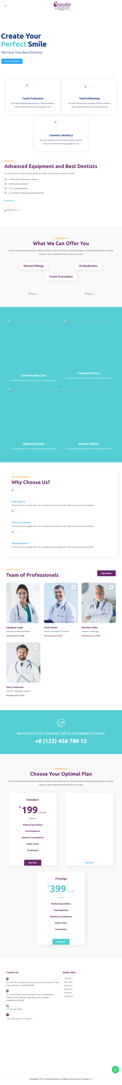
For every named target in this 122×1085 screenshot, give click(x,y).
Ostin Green (50, 627)
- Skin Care (67, 982)
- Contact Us (68, 996)
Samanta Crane (14, 627)
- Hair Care (67, 985)
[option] (29, 294)
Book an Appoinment (12, 61)
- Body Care (68, 989)
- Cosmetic (67, 992)
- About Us (68, 978)
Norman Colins (90, 627)
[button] (10, 201)
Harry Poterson (15, 687)
